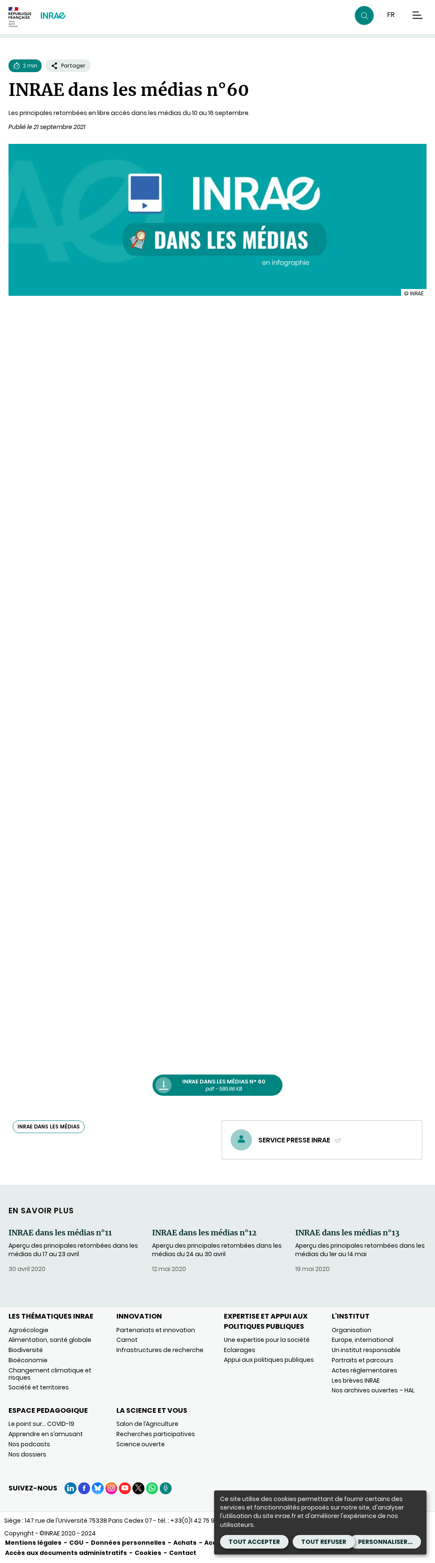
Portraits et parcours (362, 1360)
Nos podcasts (29, 1444)
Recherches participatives (155, 1434)
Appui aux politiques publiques (269, 1359)
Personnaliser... (385, 1542)
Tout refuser (323, 1542)
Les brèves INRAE (356, 1380)
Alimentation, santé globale (49, 1340)
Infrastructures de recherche (159, 1350)
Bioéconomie (28, 1360)
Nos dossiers (27, 1454)
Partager (73, 65)
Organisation (351, 1330)
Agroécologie (28, 1330)
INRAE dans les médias (48, 1126)
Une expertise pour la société (267, 1340)
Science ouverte (140, 1444)
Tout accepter (254, 1542)
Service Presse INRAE (294, 1140)
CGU (76, 1542)
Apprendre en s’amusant (45, 1434)
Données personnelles (128, 1542)
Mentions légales (33, 1542)
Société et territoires (38, 1387)
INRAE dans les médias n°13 (347, 1233)
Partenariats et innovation (155, 1330)
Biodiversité (25, 1350)
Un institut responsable (366, 1350)
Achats (185, 1542)
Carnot (127, 1340)
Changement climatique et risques (49, 1374)
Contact (182, 1553)
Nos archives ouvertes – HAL (373, 1390)
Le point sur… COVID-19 (41, 1424)
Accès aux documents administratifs (66, 1553)
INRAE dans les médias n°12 (204, 1233)
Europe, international (362, 1340)
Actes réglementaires (364, 1370)
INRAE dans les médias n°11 (60, 1233)
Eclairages (239, 1350)
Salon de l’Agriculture (147, 1424)
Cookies (148, 1553)
